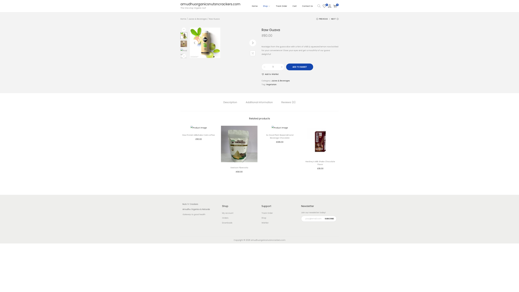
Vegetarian (271, 84)
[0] (324, 6)
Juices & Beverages (197, 19)
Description (230, 102)
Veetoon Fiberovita (239, 167)
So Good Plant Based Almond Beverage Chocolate (279, 136)
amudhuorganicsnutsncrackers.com (210, 4)
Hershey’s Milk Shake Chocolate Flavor (320, 163)
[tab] (230, 102)
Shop (264, 218)
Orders (225, 218)
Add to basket (299, 67)
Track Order (267, 213)
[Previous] (194, 42)
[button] (270, 74)
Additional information (259, 102)
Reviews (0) (288, 102)
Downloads (227, 222)
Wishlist (265, 222)
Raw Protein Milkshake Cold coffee (198, 135)
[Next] (252, 42)
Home (183, 19)
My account (227, 213)
